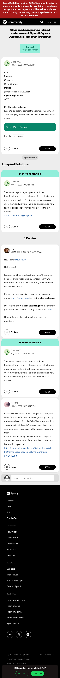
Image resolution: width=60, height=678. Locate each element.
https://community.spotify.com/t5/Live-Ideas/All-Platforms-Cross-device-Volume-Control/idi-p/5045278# (28, 451)
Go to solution (31, 49)
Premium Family (14, 611)
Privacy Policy (11, 659)
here (50, 309)
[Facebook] (28, 634)
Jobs (9, 512)
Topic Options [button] (29, 157)
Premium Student (15, 617)
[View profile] (7, 62)
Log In (48, 21)
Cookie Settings (24, 659)
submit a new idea (20, 297)
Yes (35, 673)
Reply (47, 148)
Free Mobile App (15, 580)
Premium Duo (13, 605)
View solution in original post (18, 215)
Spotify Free (13, 623)
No (24, 673)
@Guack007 (20, 259)
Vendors (11, 555)
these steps (37, 12)
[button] (55, 63)
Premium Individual (16, 599)
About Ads (10, 663)
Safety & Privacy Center (21, 655)
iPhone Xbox (18, 136)
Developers (12, 537)
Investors (11, 549)
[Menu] (55, 22)
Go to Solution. (21, 127)
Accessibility (21, 663)
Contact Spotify (14, 586)
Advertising (12, 543)
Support (11, 568)
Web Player (12, 574)
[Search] (42, 22)
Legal (9, 655)
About (10, 506)
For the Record (14, 518)
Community (15, 22)
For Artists (12, 531)
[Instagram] (10, 634)
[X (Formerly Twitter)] (19, 634)
